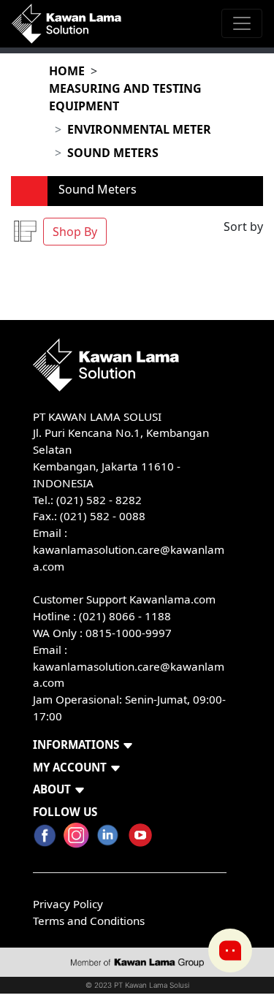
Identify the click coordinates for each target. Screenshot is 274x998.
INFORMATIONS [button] (76, 744)
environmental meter (139, 129)
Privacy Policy (68, 903)
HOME (67, 71)
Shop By (75, 232)
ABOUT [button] (52, 789)
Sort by (243, 226)
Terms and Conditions (89, 920)
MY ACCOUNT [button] (70, 767)
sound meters (113, 153)
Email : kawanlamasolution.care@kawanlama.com (128, 666)
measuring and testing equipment (125, 97)
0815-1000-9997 (128, 632)
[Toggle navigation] (241, 23)
